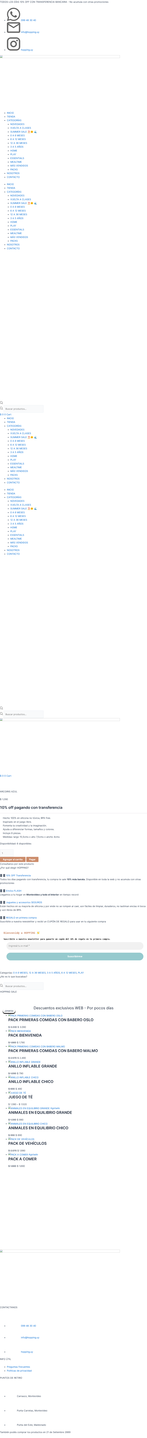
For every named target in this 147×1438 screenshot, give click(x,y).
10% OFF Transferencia (18, 875)
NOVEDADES (17, 124)
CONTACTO (13, 177)
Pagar (32, 859)
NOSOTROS (13, 173)
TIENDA (11, 116)
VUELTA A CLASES (20, 127)
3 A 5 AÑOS (16, 146)
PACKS (14, 169)
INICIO (10, 112)
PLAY (13, 154)
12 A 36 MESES (18, 143)
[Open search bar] (1, 403)
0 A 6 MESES (17, 135)
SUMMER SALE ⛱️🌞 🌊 (23, 131)
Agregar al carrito (13, 859)
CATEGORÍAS (14, 120)
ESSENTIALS (17, 158)
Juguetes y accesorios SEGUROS (24, 902)
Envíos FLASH (13, 890)
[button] (73, 875)
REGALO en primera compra (21, 917)
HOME (13, 150)
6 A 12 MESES (18, 139)
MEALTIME (16, 161)
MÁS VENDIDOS (19, 165)
